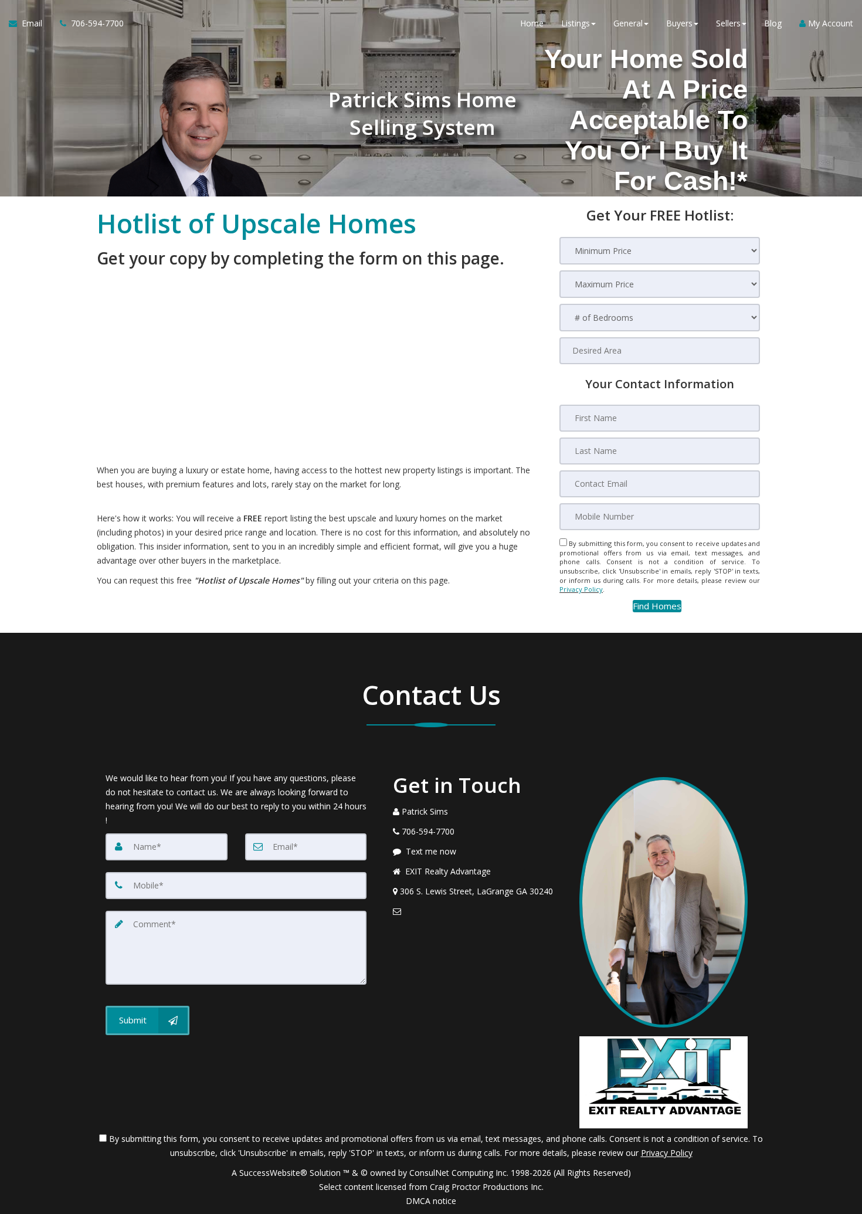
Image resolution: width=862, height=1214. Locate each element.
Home (532, 23)
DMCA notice (431, 1200)
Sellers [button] (728, 23)
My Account (829, 23)
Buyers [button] (679, 23)
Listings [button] (575, 23)
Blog (773, 23)
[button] (657, 606)
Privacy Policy (581, 589)
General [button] (628, 23)
